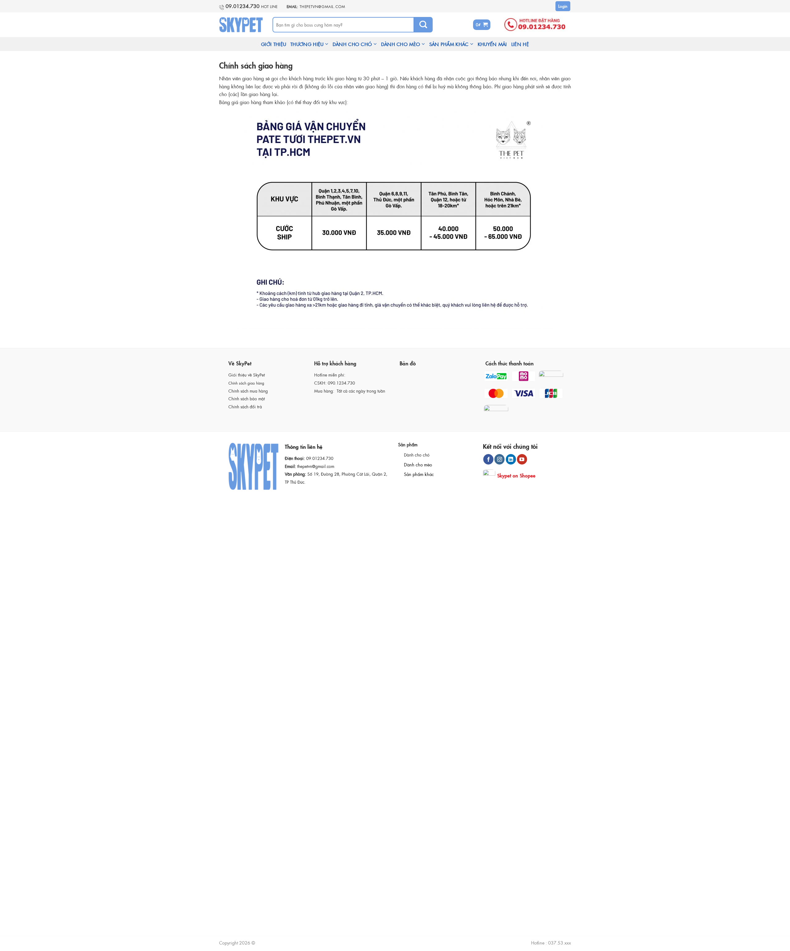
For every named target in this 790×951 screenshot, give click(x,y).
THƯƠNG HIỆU (306, 44)
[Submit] (423, 24)
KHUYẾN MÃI (492, 44)
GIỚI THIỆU (273, 44)
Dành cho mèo (418, 464)
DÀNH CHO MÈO (400, 44)
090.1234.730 (341, 383)
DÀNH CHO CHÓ (352, 44)
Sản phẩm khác (419, 474)
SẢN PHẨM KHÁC (449, 44)
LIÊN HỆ (520, 44)
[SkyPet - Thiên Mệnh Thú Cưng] (241, 25)
